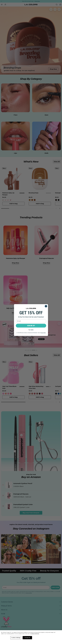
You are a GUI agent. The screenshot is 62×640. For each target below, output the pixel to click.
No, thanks (31, 330)
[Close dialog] (46, 306)
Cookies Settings (15, 637)
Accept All (27, 637)
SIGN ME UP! (31, 326)
